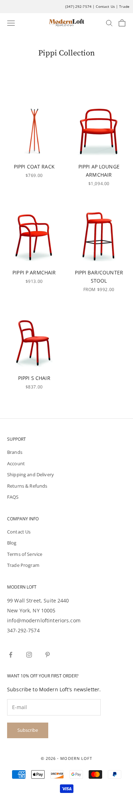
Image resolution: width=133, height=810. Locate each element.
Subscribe (27, 730)
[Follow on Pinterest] (47, 654)
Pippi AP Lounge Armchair (99, 170)
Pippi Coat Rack (34, 166)
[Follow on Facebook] (10, 654)
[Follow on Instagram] (29, 654)
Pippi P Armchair (34, 272)
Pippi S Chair (34, 378)
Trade (124, 6)
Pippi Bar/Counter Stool (99, 276)
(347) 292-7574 (78, 6)
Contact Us (105, 6)
